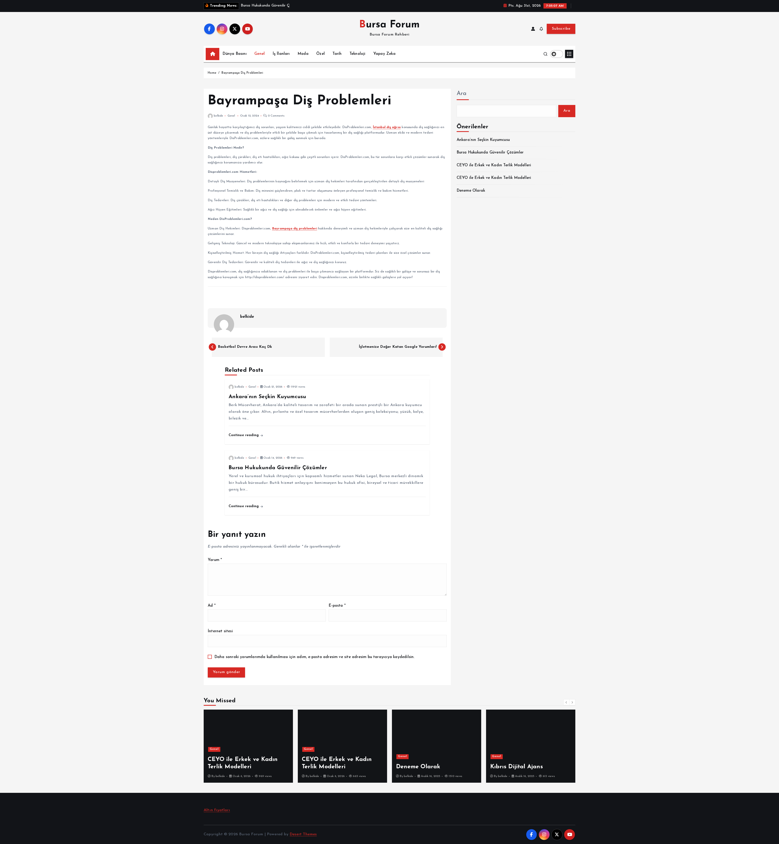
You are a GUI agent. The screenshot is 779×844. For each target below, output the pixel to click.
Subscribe (561, 29)
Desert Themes (303, 834)
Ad (212, 606)
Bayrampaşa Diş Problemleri (242, 73)
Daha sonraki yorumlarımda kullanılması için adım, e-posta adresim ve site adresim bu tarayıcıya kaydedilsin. (314, 657)
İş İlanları (281, 54)
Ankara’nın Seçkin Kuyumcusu (483, 140)
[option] (248, 746)
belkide (218, 115)
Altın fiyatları (217, 810)
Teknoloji (358, 54)
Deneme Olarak (471, 191)
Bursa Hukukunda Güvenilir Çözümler (490, 153)
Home (212, 73)
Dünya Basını (234, 54)
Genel (259, 54)
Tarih (337, 54)
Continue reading (244, 435)
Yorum (215, 560)
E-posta (337, 606)
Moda (303, 54)
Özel (320, 54)
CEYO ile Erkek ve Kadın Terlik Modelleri (494, 165)
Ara (462, 93)
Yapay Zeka (384, 54)
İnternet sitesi (220, 631)
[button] (566, 702)
